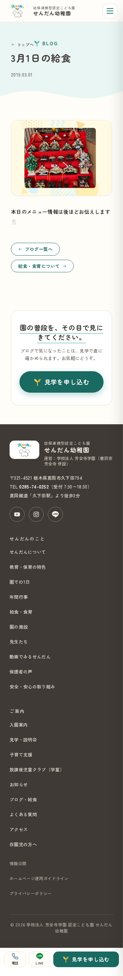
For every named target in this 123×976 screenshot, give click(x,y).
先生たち (19, 641)
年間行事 (19, 597)
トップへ (25, 44)
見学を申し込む (67, 381)
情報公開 (18, 863)
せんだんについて (28, 552)
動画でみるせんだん (30, 656)
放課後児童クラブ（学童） (37, 769)
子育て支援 (21, 754)
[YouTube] (17, 514)
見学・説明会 (23, 739)
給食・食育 (21, 612)
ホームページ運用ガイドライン (39, 878)
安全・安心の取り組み (32, 686)
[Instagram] (36, 514)
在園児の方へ (23, 844)
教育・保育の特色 (28, 567)
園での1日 (20, 582)
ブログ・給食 (23, 799)
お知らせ (19, 784)
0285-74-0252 (34, 486)
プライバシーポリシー (31, 893)
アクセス (19, 829)
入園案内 (19, 724)
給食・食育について (39, 266)
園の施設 (19, 626)
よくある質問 (23, 814)
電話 (15, 962)
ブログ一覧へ (39, 249)
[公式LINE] (55, 514)
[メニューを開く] (110, 10)
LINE (39, 962)
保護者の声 (21, 671)
